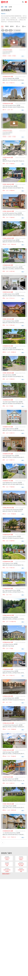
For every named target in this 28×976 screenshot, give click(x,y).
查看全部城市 (6, 874)
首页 (2, 7)
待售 (6, 7)
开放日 (7, 26)
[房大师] (4, 2)
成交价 (12, 26)
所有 (2, 26)
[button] (26, 61)
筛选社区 (3, 13)
